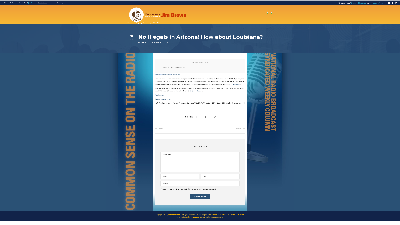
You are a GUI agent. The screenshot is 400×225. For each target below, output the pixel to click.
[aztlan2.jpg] (159, 95)
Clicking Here (236, 84)
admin (143, 42)
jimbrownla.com (174, 215)
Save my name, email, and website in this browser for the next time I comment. (189, 189)
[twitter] (396, 3)
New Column (42, 3)
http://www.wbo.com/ (195, 91)
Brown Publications (219, 215)
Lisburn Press (238, 215)
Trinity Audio (174, 67)
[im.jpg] (157, 75)
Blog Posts (156, 42)
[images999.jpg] (174, 75)
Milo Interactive (192, 217)
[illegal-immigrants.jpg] (163, 99)
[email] (389, 3)
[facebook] (392, 3)
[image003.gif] (164, 75)
